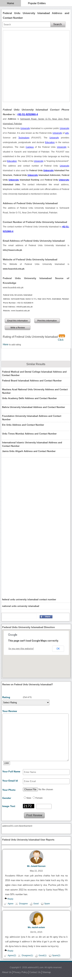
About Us (7, 972)
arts (67, 133)
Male (29, 798)
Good (36, 904)
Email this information (17, 320)
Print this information (47, 320)
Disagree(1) (27, 955)
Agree (10, 904)
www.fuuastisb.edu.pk (13, 288)
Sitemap (46, 972)
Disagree (23, 904)
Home (10, 3)
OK (58, 648)
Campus (30, 147)
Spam (47, 904)
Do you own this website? (21, 648)
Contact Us (35, 972)
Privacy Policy (20, 972)
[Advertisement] (36, 66)
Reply (10, 899)
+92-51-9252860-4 (27, 114)
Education (50, 142)
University (25, 128)
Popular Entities (37, 3)
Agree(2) (12, 955)
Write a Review (17, 327)
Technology (23, 138)
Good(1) (42, 955)
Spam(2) (56, 955)
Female (39, 798)
